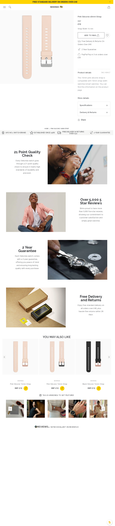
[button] (112, 1)
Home (46, 128)
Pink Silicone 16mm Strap (20, 384)
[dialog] (109, 522)
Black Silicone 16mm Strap (93, 384)
